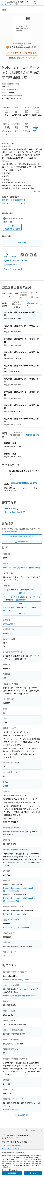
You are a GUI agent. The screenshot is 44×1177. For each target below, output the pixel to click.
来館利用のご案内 (32, 304)
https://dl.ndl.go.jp (11, 1109)
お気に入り (7, 256)
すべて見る (37, 191)
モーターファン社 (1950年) (14, 597)
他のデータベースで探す (15, 269)
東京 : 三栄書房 (9, 623)
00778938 (31, 589)
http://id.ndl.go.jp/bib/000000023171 (18, 927)
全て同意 (33, 1173)
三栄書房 (6, 589)
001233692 (7, 610)
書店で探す (22, 242)
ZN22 (5, 785)
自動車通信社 (8, 607)
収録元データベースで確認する (23, 53)
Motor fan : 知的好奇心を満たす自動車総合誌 (21, 567)
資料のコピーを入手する (10, 1149)
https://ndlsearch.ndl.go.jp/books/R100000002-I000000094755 (22, 899)
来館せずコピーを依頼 (12, 229)
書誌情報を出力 (11, 264)
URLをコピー (14, 256)
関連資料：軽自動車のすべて (13, 199)
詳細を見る (35, 129)
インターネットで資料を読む (12, 1145)
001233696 (20, 600)
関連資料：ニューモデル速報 (13, 203)
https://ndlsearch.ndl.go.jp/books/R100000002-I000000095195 (22, 889)
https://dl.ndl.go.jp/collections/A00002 (19, 995)
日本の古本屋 (10, 508)
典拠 (20, 593)
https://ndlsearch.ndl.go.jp (14, 914)
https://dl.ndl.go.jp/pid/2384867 (16, 979)
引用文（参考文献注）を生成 (16, 260)
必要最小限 (12, 1173)
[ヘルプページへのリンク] (24, 44)
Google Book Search (14, 511)
